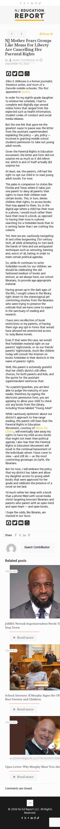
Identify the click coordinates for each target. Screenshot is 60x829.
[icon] (40, 3)
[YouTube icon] (28, 3)
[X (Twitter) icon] (24, 3)
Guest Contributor (23, 60)
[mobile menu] (55, 12)
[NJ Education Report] (30, 15)
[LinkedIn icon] (32, 3)
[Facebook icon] (21, 3)
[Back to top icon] (30, 803)
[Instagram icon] (36, 3)
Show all (47, 34)
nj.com (24, 92)
